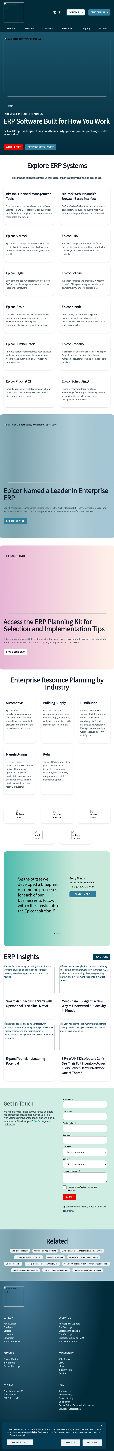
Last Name (67, 1111)
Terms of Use (65, 1391)
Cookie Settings (67, 1398)
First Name (68, 1099)
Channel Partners (12, 1359)
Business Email (69, 1123)
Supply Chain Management (56, 1270)
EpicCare (37, 1121)
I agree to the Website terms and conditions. (82, 1188)
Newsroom (9, 1337)
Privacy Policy (65, 1394)
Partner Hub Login (12, 1366)
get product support (41, 147)
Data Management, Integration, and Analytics (82, 1250)
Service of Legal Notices (70, 1408)
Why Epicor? (9, 1327)
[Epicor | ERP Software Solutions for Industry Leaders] (14, 12)
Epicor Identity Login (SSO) (72, 1337)
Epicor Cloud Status (68, 1341)
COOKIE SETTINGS (19, 1442)
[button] (54, 933)
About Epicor (10, 1323)
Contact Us (76, 12)
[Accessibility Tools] (59, 12)
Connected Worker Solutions (28, 1257)
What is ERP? (13, 147)
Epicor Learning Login (69, 1330)
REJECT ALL (70, 1442)
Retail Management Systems (25, 1270)
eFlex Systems (65, 1369)
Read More (101, 956)
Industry (67, 1146)
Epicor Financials (13, 1263)
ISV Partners (9, 1362)
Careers (7, 1330)
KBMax (62, 1366)
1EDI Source (64, 1359)
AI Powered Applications (45, 1250)
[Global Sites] (54, 12)
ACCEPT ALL (92, 1442)
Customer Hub (99, 12)
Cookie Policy (31, 1432)
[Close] (101, 1425)
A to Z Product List (20, 1250)
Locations (8, 1334)
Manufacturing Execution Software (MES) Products (86, 1263)
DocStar (62, 1373)
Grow (61, 1362)
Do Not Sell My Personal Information (76, 1405)
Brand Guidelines (12, 1341)
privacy (84, 1206)
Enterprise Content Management (83, 1257)
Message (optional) (71, 1171)
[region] (54, 1435)
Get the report (15, 521)
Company (67, 1135)
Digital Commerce (55, 1257)
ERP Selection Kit (12, 1398)
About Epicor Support (69, 1323)
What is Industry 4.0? (13, 1391)
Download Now (15, 652)
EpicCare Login (66, 1327)
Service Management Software (87, 1270)
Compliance (64, 1401)
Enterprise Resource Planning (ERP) (42, 1263)
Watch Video (82, 894)
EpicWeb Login (66, 1334)
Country (66, 1158)
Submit (69, 1197)
